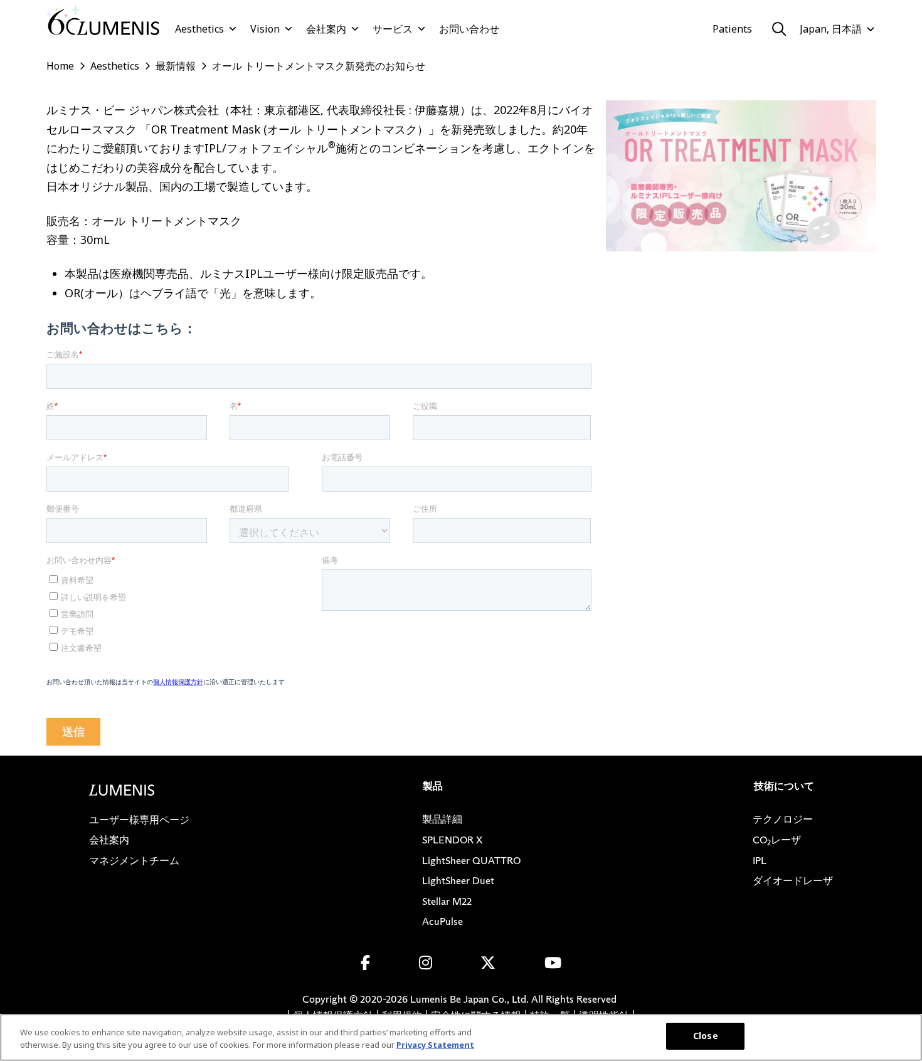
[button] (779, 29)
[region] (461, 1037)
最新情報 (176, 66)
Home (60, 66)
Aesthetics (199, 29)
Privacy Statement (435, 1044)
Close (705, 1036)
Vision (265, 29)
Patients (732, 29)
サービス (393, 29)
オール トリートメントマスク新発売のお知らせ (318, 66)
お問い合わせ (469, 29)
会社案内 (326, 29)
